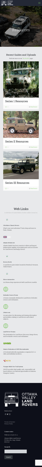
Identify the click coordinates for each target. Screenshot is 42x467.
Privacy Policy (8, 424)
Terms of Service (9, 422)
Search (7, 447)
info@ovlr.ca (14, 435)
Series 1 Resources (16, 101)
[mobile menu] (39, 3)
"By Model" (25, 58)
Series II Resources (16, 141)
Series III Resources (17, 183)
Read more (33, 107)
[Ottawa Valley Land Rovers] (7, 2)
